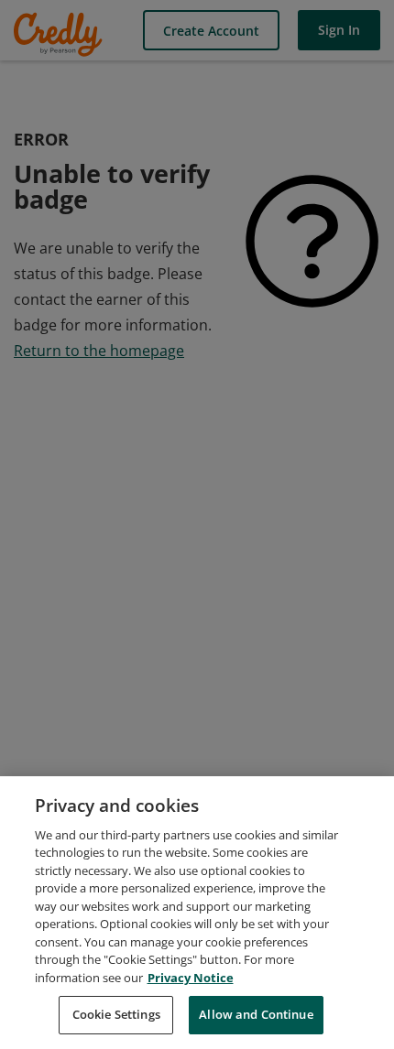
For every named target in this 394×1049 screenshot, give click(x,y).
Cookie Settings (116, 1014)
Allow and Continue (255, 1014)
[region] (197, 912)
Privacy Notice (191, 977)
